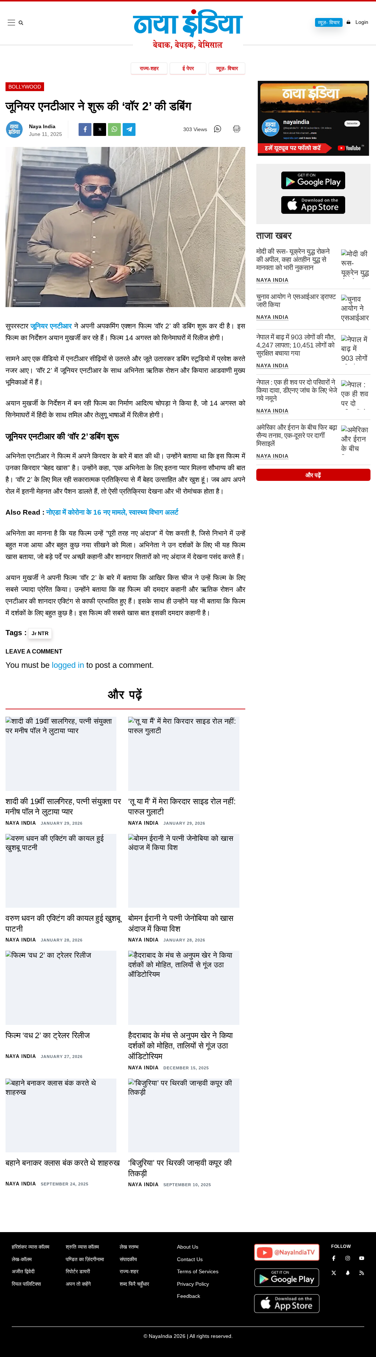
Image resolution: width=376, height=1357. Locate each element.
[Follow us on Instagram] (347, 1259)
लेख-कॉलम (22, 1259)
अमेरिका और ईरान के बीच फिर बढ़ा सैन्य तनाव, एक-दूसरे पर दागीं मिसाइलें (296, 435)
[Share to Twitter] (99, 129)
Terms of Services (197, 1271)
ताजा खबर (274, 235)
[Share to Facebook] (85, 129)
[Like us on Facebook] (333, 1259)
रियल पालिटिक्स (26, 1284)
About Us (187, 1247)
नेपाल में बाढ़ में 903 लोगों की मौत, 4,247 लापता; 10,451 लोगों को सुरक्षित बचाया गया (296, 345)
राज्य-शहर (149, 68)
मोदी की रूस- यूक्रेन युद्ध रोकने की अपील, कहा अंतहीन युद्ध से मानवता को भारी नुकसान (293, 259)
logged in (68, 665)
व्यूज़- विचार (329, 22)
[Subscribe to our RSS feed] (361, 1274)
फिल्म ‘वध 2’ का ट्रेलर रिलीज (48, 1035)
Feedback (188, 1296)
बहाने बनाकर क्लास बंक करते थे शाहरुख (63, 1162)
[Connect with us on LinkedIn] (347, 1274)
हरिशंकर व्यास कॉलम (30, 1247)
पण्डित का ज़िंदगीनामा (85, 1259)
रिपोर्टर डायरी (78, 1271)
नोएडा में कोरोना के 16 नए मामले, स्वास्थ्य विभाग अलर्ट (112, 512)
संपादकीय (128, 1259)
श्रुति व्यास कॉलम (82, 1247)
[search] (22, 23)
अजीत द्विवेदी (23, 1271)
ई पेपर (188, 68)
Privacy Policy (193, 1284)
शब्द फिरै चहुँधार (134, 1284)
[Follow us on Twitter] (333, 1274)
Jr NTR (40, 633)
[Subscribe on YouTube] (361, 1259)
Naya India (42, 126)
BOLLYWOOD (24, 87)
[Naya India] (188, 47)
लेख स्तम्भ (129, 1247)
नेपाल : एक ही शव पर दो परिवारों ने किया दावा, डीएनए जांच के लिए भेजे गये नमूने (296, 390)
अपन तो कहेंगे (78, 1284)
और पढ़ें (313, 475)
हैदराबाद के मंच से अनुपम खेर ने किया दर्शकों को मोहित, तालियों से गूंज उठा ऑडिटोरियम (180, 1046)
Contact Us (190, 1259)
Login (361, 22)
